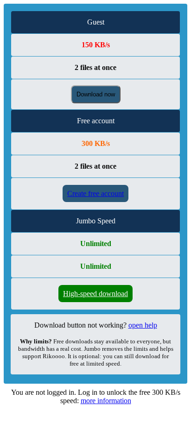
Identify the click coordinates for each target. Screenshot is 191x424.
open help (142, 325)
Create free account (95, 193)
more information (106, 401)
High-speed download (95, 293)
